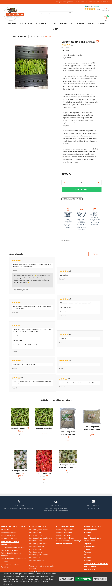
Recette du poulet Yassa (38, 543)
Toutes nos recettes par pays (68, 541)
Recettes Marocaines (64, 535)
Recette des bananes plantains (40, 538)
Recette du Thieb (35, 541)
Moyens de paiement (9, 538)
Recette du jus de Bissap (38, 529)
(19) (72, 45)
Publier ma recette (64, 543)
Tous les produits (14, 23)
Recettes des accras (36, 560)
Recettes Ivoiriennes (64, 532)
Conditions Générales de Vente (12, 547)
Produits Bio (89, 549)
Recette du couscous (37, 546)
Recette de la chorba (36, 552)
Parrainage (5, 567)
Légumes (53, 23)
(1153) (98, 9)
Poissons (63, 23)
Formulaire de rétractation (11, 564)
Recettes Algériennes (64, 529)
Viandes (91, 23)
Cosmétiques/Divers (92, 538)
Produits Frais (89, 546)
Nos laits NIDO (90, 569)
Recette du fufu (34, 557)
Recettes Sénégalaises (65, 538)
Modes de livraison (8, 535)
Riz (72, 23)
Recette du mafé (35, 532)
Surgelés (80, 23)
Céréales (87, 535)
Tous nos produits (36, 36)
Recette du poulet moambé (39, 555)
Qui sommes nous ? (8, 533)
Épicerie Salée (89, 541)
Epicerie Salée (41, 23)
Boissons (28, 23)
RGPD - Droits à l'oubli (9, 550)
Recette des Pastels (36, 535)
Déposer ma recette (36, 571)
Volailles (101, 23)
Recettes (56, 29)
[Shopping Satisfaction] (92, 6)
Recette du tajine (35, 549)
